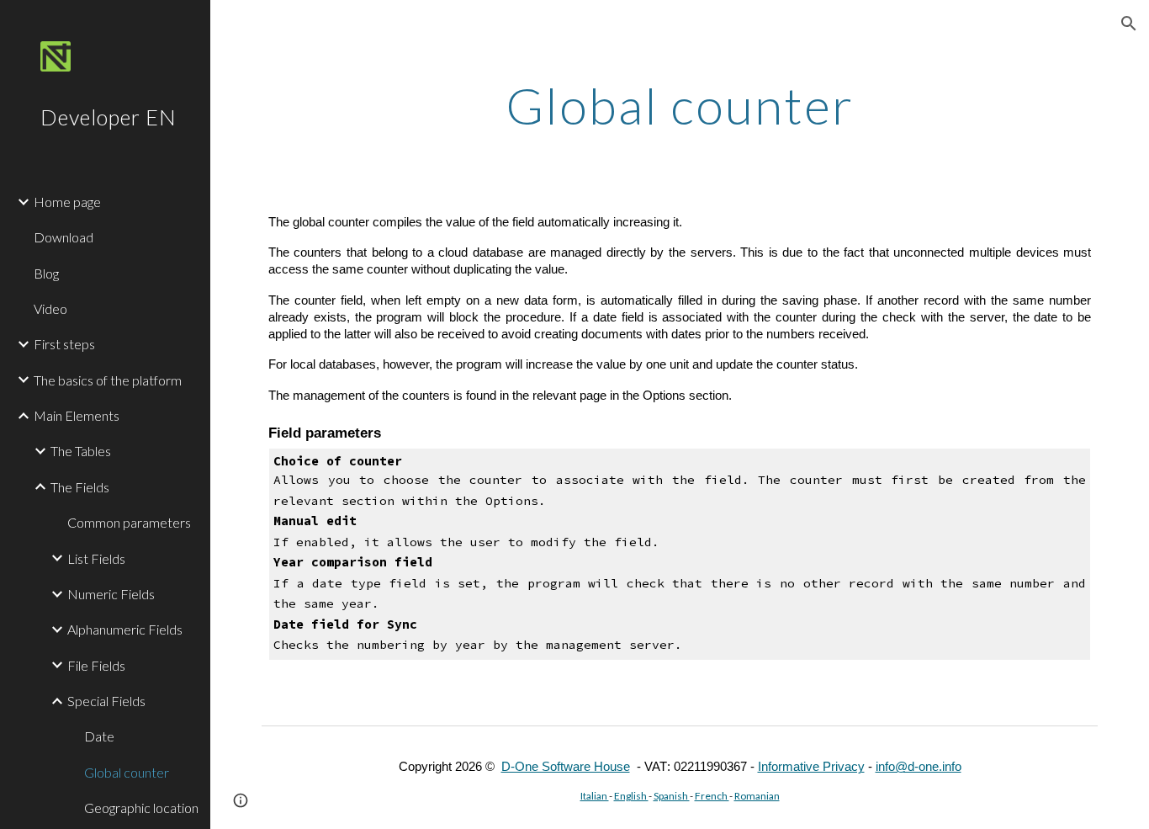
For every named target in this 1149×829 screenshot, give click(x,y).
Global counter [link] (126, 772)
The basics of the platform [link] (108, 380)
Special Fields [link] (106, 701)
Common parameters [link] (129, 522)
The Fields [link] (79, 487)
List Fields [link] (96, 558)
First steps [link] (64, 344)
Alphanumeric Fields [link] (125, 629)
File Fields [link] (96, 665)
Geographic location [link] (141, 808)
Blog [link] (46, 273)
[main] (680, 105)
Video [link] (50, 308)
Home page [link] (67, 202)
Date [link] (99, 736)
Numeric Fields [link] (111, 594)
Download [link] (63, 237)
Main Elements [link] (76, 415)
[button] (1129, 23)
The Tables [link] (80, 451)
